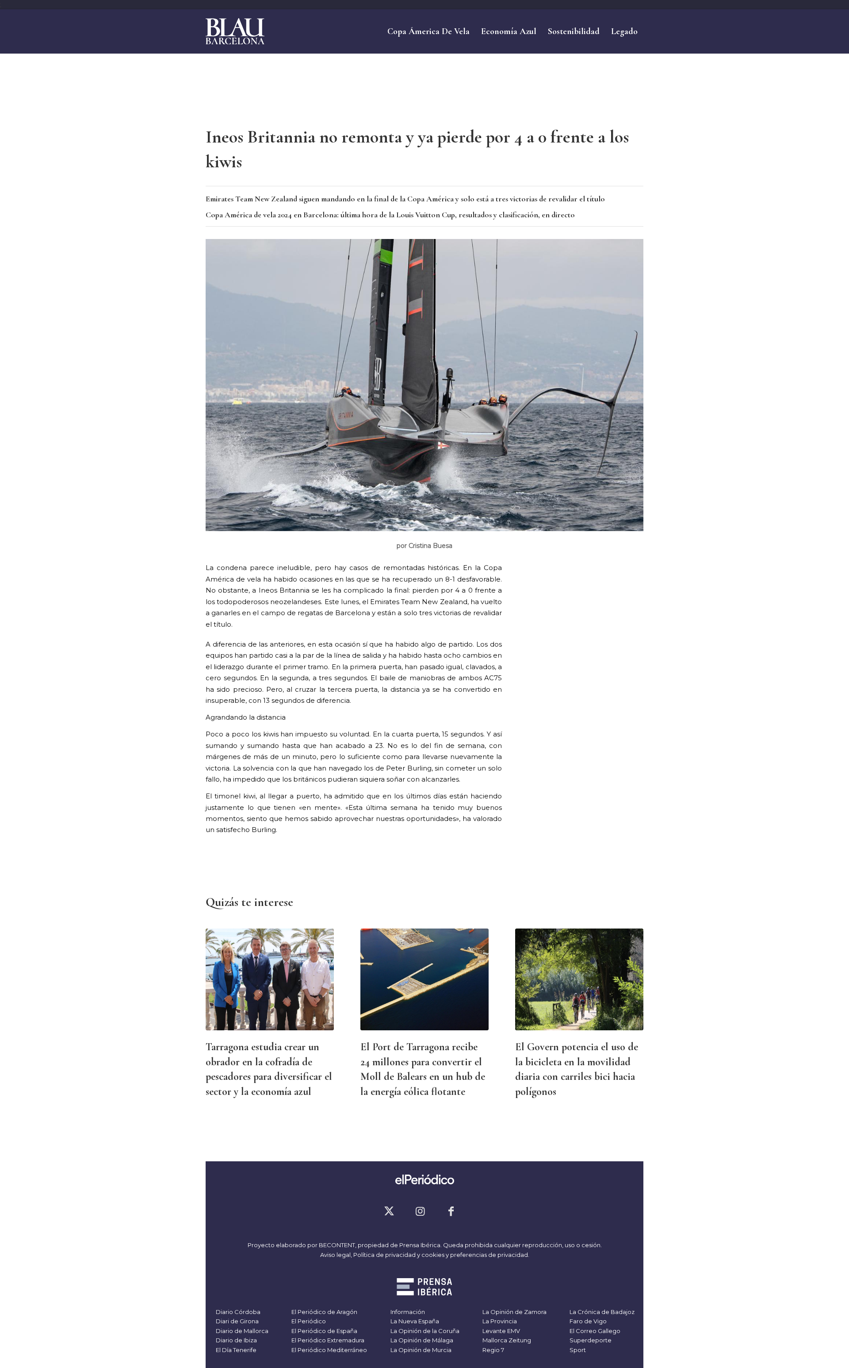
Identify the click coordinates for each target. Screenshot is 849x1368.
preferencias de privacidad (489, 1254)
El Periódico (308, 1321)
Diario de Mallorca (241, 1330)
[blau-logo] (235, 31)
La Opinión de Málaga (421, 1340)
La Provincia (499, 1321)
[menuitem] (428, 31)
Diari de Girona (236, 1321)
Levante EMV (500, 1330)
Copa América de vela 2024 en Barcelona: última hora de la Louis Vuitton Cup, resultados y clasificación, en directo (390, 215)
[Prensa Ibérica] (425, 1288)
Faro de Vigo (587, 1321)
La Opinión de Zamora (514, 1311)
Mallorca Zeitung (506, 1340)
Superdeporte (590, 1340)
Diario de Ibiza (235, 1340)
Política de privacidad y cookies (398, 1254)
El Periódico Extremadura (327, 1340)
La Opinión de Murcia (420, 1349)
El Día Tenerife (235, 1349)
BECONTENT (337, 1245)
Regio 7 (492, 1349)
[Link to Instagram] (420, 1211)
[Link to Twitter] (389, 1211)
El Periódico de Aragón (323, 1311)
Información (407, 1311)
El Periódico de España (323, 1330)
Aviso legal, (336, 1254)
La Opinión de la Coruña (424, 1330)
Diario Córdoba (237, 1311)
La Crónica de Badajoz (601, 1311)
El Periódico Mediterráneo (328, 1349)
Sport (577, 1349)
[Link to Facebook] (451, 1211)
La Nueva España (414, 1321)
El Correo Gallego (594, 1330)
